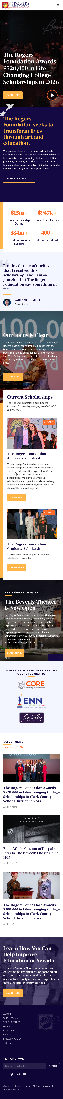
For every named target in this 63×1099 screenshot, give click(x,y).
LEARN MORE (13, 95)
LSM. (17, 1090)
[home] (14, 5)
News (6, 1026)
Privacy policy (12, 1039)
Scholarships (11, 1022)
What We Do (10, 1018)
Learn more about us (19, 178)
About (7, 1014)
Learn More (14, 653)
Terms (7, 1043)
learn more (13, 377)
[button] (58, 5)
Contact (8, 1030)
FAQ (5, 1035)
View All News (10, 748)
